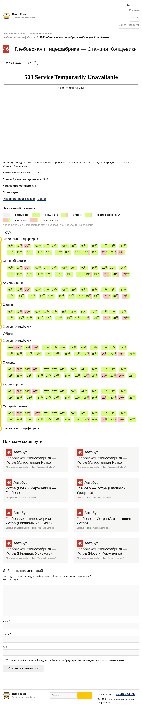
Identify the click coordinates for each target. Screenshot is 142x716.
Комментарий (11, 579)
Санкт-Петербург (129, 24)
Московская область (42, 33)
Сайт (6, 647)
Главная (134, 10)
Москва (134, 17)
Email (7, 634)
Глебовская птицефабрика (19, 37)
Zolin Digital (125, 693)
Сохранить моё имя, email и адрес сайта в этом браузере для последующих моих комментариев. (65, 660)
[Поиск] (84, 695)
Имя (6, 621)
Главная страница (14, 33)
